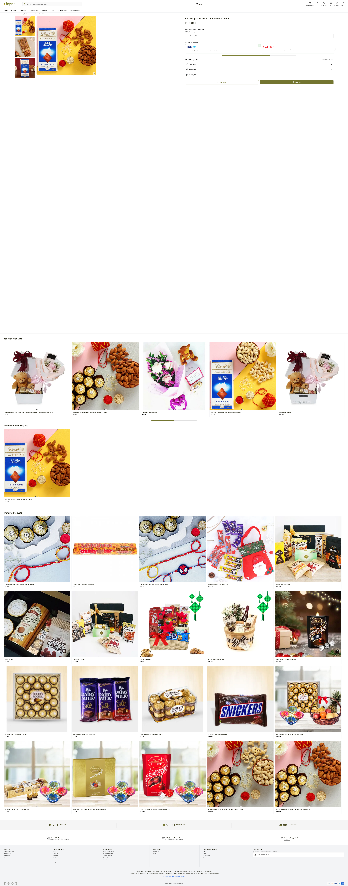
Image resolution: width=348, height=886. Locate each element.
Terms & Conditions (9, 851)
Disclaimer (6, 857)
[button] (6, 10)
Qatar (204, 853)
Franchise (105, 860)
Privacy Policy (7, 853)
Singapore (205, 857)
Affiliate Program (107, 855)
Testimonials (56, 857)
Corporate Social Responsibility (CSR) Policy (174, 876)
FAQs (154, 853)
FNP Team (56, 853)
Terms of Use (7, 855)
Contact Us (156, 851)
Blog (54, 862)
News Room (56, 860)
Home (16, 14)
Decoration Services (108, 851)
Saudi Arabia (206, 855)
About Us (55, 851)
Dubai (204, 851)
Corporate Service (108, 853)
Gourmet (21, 14)
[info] (195, 23)
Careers (55, 855)
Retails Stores (106, 857)
